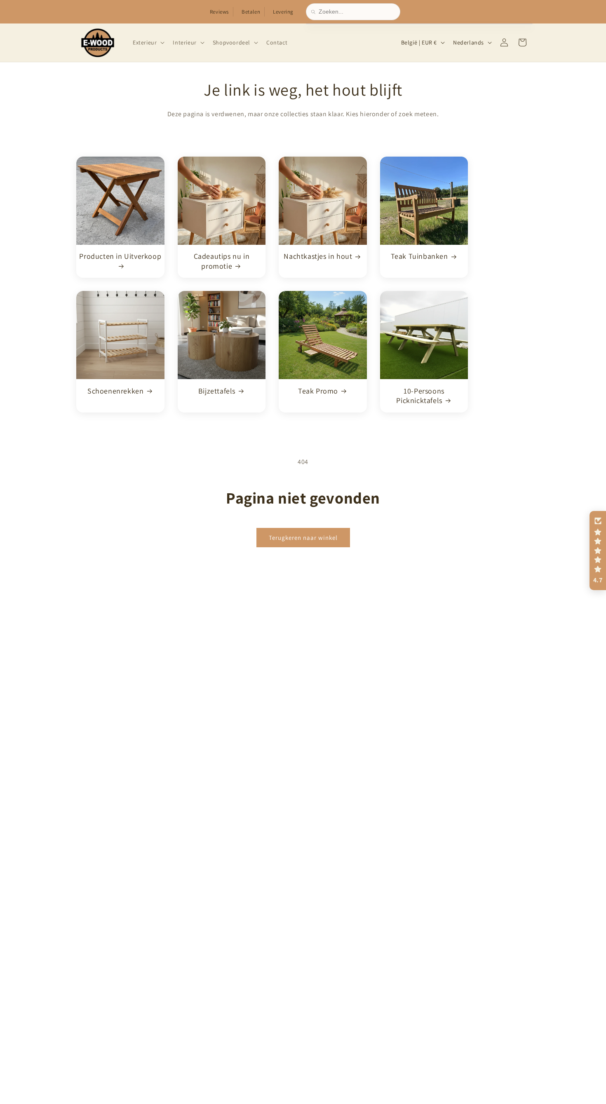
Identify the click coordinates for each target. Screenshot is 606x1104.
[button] (148, 42)
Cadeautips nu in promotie (222, 260)
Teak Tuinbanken (419, 256)
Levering (283, 11)
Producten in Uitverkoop (120, 256)
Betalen (251, 11)
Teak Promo (318, 390)
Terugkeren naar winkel (303, 537)
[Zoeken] (315, 12)
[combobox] (357, 11)
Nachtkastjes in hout (318, 256)
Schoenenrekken (115, 390)
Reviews (219, 11)
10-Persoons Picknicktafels (420, 395)
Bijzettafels (216, 390)
